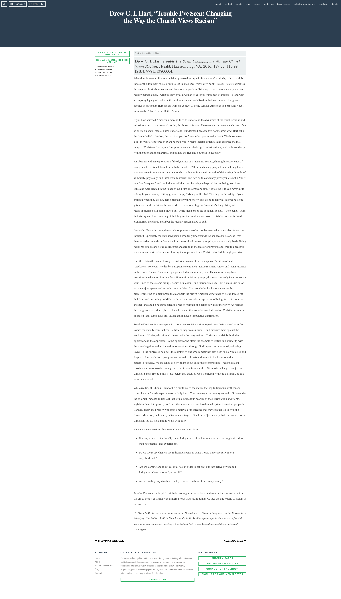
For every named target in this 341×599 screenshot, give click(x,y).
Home (97, 558)
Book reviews (283, 4)
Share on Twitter (104, 69)
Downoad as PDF (103, 76)
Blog (248, 4)
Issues (256, 4)
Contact (228, 4)
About (218, 4)
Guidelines (269, 4)
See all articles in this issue (112, 53)
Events (239, 4)
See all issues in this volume (112, 61)
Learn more (157, 579)
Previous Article (110, 540)
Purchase (323, 4)
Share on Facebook (105, 66)
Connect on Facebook (222, 569)
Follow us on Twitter (222, 563)
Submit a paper (222, 558)
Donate (335, 4)
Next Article (234, 540)
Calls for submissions (304, 4)
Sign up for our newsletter (222, 574)
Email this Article (104, 73)
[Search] (42, 4)
